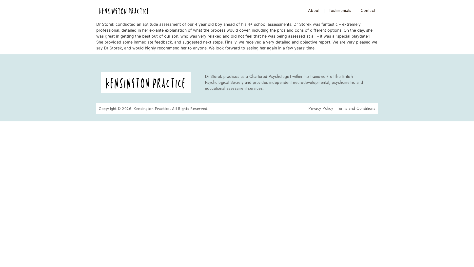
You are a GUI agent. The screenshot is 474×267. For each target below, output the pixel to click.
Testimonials (340, 10)
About (313, 10)
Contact (368, 10)
